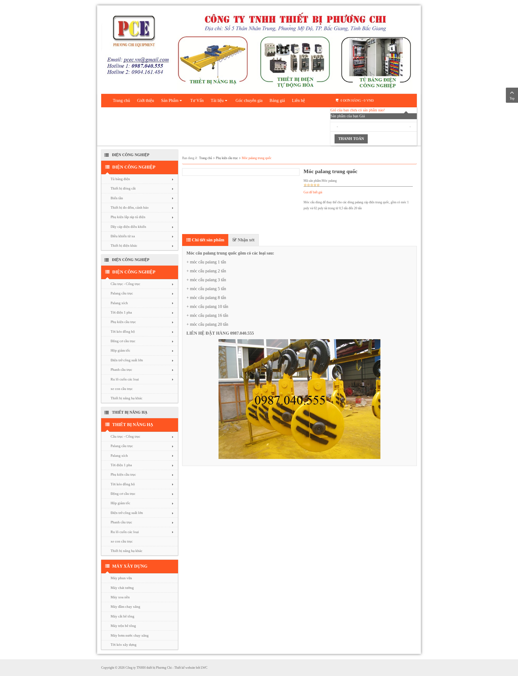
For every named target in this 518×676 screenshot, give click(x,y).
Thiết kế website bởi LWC (190, 668)
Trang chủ (205, 158)
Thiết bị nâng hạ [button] (132, 424)
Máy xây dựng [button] (129, 566)
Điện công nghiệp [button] (133, 167)
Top (512, 98)
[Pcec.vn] (259, 48)
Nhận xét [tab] (245, 240)
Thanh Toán (351, 139)
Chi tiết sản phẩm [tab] (207, 240)
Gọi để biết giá (313, 192)
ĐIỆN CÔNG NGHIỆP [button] (133, 272)
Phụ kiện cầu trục (227, 158)
